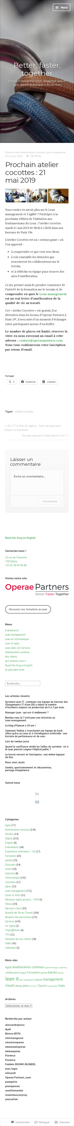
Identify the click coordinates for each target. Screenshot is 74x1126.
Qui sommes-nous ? (16, 660)
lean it (12, 978)
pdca (25, 986)
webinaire (10, 947)
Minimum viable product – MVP (22, 899)
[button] (15, 195)
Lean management (56, 152)
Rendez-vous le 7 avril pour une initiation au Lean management (30, 719)
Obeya (8, 903)
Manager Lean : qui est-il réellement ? (27, 712)
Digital (8, 838)
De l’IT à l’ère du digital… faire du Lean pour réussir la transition (32, 428)
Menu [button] (64, 7)
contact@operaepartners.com (40, 340)
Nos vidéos (11, 656)
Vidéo (8, 943)
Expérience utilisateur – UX (20, 851)
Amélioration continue (33, 152)
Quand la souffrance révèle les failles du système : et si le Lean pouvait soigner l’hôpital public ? (36, 748)
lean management (27, 980)
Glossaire (10, 864)
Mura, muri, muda (15, 762)
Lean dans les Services (17, 647)
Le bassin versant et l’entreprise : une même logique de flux (35, 756)
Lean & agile (12, 643)
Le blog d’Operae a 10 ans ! (20, 725)
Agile (8, 825)
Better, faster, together (37, 69)
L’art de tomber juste (17, 741)
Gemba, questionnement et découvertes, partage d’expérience (28, 769)
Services (9, 921)
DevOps (9, 834)
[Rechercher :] (22, 683)
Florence (9, 152)
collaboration (12, 972)
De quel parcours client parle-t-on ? (44, 435)
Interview (10, 882)
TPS (7, 934)
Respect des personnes (18, 917)
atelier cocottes (24, 411)
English (9, 842)
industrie (10, 873)
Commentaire (49, 501)
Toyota (42, 986)
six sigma (10, 925)
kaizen (52, 972)
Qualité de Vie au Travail (19, 912)
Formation (10, 855)
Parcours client (13, 908)
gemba (9, 860)
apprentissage (51, 967)
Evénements (12, 630)
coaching (63, 967)
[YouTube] (37, 802)
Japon (8, 886)
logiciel (38, 979)
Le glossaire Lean (14, 669)
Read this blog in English (19, 665)
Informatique (12, 877)
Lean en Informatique (17, 639)
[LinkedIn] (37, 793)
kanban (61, 973)
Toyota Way (52, 986)
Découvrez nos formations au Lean (28, 609)
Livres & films (12, 895)
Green (8, 869)
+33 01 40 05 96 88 (16, 565)
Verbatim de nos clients (18, 939)
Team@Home (12, 930)
